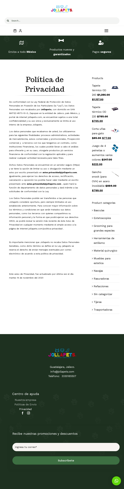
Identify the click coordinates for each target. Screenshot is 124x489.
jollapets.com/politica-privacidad (45, 228)
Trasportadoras (103, 309)
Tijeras (98, 301)
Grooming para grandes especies (104, 228)
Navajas (98, 270)
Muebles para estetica (102, 261)
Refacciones (101, 286)
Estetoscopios (102, 218)
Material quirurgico (105, 250)
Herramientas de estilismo (104, 240)
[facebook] (22, 413)
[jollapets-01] (62, 5)
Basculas (99, 210)
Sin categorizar (103, 294)
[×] (116, 480)
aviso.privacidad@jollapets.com (59, 172)
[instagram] (28, 413)
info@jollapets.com (62, 371)
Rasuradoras (101, 278)
